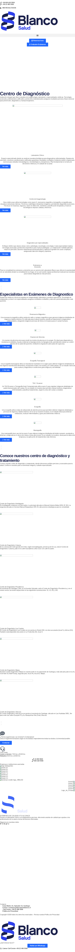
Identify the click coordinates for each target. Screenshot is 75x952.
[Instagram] (3, 824)
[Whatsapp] (8, 824)
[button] (37, 35)
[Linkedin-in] (4, 824)
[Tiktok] (6, 824)
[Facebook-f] (1, 824)
